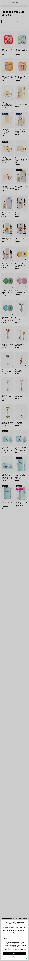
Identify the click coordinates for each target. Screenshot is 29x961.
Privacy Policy (16, 942)
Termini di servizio (14, 958)
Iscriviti (14, 953)
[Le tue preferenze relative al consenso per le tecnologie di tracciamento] (26, 958)
